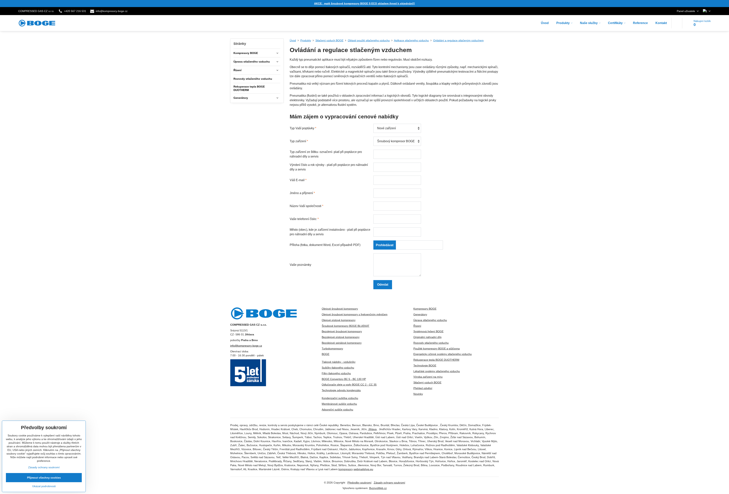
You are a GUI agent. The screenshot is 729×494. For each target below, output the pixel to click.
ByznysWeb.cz (378, 488)
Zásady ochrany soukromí (389, 482)
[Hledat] (677, 23)
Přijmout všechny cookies (44, 477)
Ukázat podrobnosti (44, 486)
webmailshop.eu (363, 469)
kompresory (345, 469)
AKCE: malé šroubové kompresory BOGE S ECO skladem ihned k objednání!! (364, 3)
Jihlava (372, 429)
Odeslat (382, 284)
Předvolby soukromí (359, 482)
